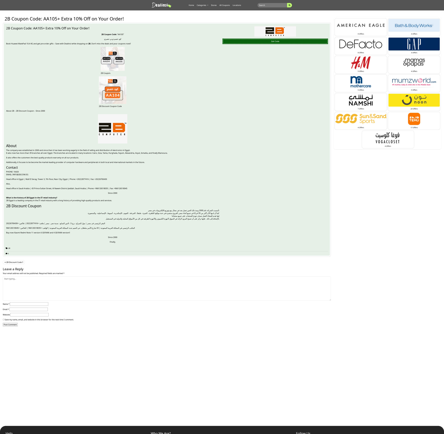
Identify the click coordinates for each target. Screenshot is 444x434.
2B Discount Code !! (14, 262)
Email (6, 309)
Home (191, 5)
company (14, 150)
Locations (237, 5)
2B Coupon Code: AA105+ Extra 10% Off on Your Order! (47, 28)
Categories (202, 5)
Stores (214, 5)
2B (13, 111)
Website (6, 314)
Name (6, 304)
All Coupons (224, 5)
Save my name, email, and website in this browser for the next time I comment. (39, 319)
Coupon (30, 111)
